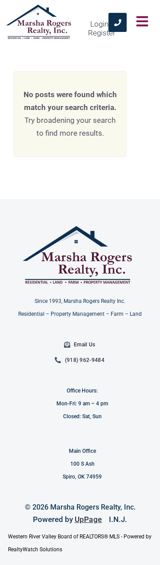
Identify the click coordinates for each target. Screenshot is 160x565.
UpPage (88, 519)
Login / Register (102, 28)
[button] (142, 22)
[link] (117, 22)
